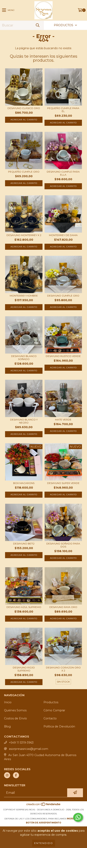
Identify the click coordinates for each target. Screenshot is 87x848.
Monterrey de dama (63, 235)
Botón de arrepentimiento (43, 822)
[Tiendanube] (43, 805)
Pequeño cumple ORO (23, 171)
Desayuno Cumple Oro (63, 295)
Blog (7, 726)
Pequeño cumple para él (63, 110)
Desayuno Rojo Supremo (24, 669)
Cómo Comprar (54, 710)
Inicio (8, 702)
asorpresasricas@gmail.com (28, 749)
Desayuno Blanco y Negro (24, 421)
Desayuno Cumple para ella (63, 173)
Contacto (50, 718)
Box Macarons (23, 483)
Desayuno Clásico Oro (23, 108)
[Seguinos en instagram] (7, 775)
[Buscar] (37, 25)
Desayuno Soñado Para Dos (63, 545)
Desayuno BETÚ (23, 543)
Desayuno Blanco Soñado (24, 358)
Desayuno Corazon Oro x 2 (63, 669)
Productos (51, 702)
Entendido (43, 843)
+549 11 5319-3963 (21, 742)
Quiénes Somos (15, 710)
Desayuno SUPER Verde (63, 483)
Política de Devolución (59, 726)
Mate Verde (63, 419)
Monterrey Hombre (24, 295)
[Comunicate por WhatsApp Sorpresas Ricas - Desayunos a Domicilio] (78, 817)
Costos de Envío (15, 718)
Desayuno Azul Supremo (23, 607)
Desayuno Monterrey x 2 (23, 235)
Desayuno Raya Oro (63, 607)
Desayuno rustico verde (63, 356)
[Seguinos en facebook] (16, 775)
